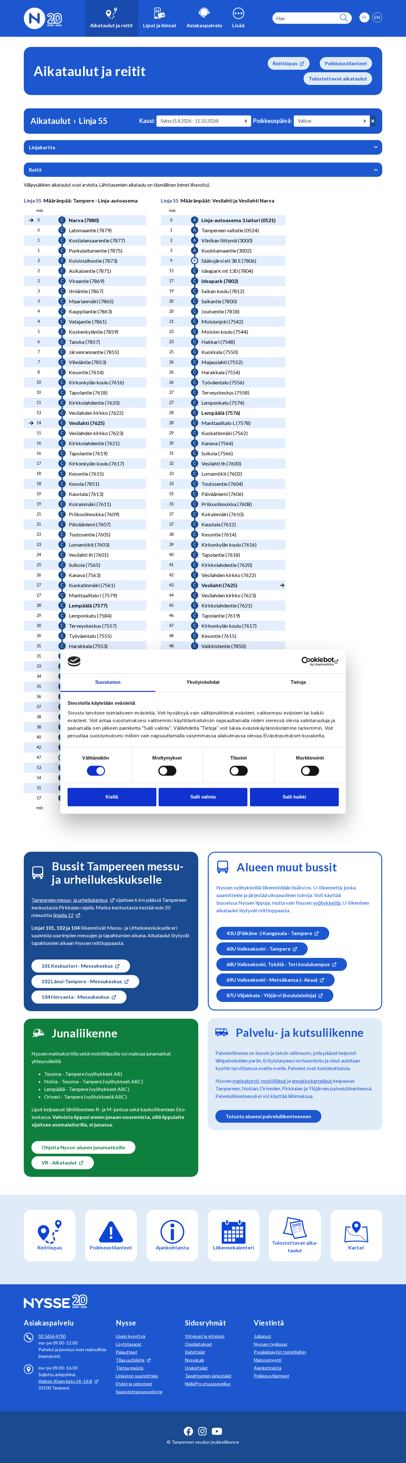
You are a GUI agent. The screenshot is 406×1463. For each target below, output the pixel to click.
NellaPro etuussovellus (208, 1383)
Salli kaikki (294, 797)
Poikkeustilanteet (346, 63)
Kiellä (112, 797)
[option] (377, 17)
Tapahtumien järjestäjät (208, 1375)
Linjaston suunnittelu (137, 1375)
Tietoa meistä (129, 1367)
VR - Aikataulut (59, 1162)
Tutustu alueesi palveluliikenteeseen (268, 1116)
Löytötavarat (128, 1344)
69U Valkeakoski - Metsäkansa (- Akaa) (272, 980)
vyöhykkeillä (326, 903)
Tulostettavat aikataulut (338, 78)
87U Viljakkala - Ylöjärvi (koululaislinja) (271, 995)
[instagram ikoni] (202, 1431)
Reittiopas (285, 63)
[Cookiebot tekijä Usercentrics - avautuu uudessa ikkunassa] (311, 661)
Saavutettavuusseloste (139, 1391)
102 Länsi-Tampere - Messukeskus (82, 981)
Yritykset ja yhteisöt (205, 1336)
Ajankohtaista (267, 1367)
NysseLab (194, 1360)
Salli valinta (203, 797)
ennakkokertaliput (312, 1081)
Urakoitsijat (196, 1367)
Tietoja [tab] (298, 682)
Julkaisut (262, 1336)
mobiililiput (274, 1081)
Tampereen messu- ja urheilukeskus (69, 900)
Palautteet (126, 1352)
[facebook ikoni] (188, 1431)
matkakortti (245, 1081)
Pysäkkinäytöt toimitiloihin (280, 1352)
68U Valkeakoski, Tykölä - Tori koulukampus (278, 964)
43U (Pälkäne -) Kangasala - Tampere (269, 933)
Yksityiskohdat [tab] (203, 682)
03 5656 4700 (52, 1336)
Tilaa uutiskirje (130, 1360)
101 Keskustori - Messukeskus (77, 966)
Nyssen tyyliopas (270, 1344)
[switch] (167, 771)
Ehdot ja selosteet (134, 1383)
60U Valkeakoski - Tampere (258, 949)
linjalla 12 (63, 915)
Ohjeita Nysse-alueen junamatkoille (83, 1147)
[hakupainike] (344, 18)
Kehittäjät (195, 1352)
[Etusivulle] (43, 18)
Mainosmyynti (267, 1360)
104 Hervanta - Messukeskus (75, 997)
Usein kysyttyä (130, 1336)
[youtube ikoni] (217, 1431)
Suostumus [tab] (108, 682)
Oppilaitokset (198, 1344)
